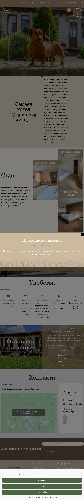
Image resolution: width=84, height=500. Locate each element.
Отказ (42, 486)
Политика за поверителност (49, 497)
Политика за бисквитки (33, 497)
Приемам (42, 480)
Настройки (42, 492)
